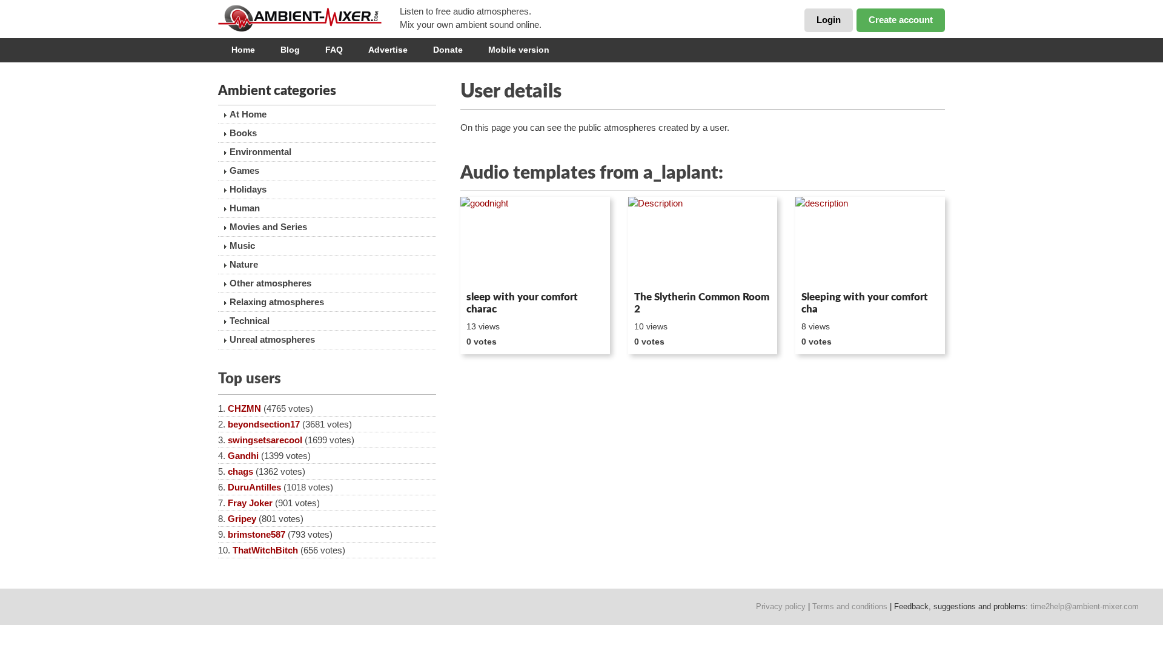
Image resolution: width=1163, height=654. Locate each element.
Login (829, 20)
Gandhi (243, 456)
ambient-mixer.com (309, 18)
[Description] (703, 241)
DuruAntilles (254, 487)
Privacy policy (781, 606)
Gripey (242, 519)
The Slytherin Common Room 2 (701, 303)
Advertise (388, 49)
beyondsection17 (264, 424)
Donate (448, 49)
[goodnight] (535, 241)
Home (243, 49)
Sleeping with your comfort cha (864, 303)
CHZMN (244, 408)
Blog (290, 49)
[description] (870, 241)
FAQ (334, 49)
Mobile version (518, 49)
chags (240, 471)
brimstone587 (256, 534)
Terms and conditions (849, 606)
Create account (901, 20)
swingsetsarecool (265, 440)
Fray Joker (250, 503)
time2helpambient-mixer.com (1084, 606)
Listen (490, 270)
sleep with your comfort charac (522, 303)
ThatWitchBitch (265, 550)
